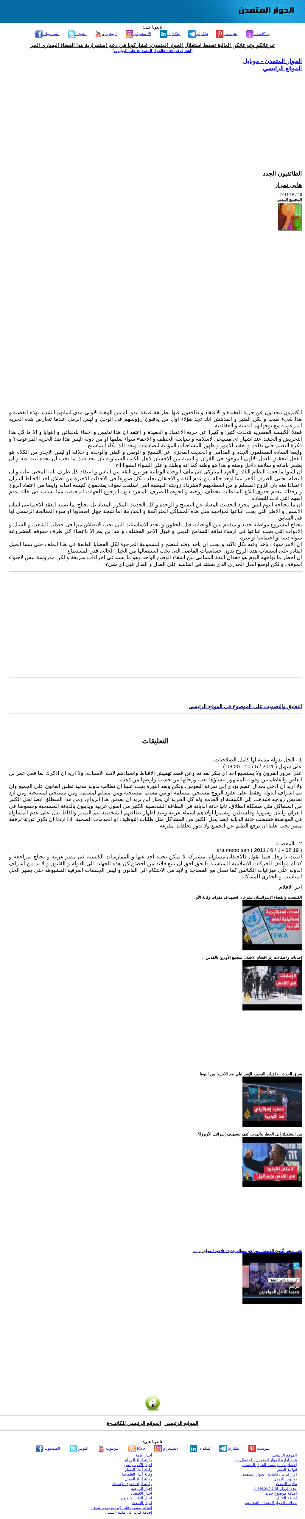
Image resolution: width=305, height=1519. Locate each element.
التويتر (81, 34)
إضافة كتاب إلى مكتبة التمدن (128, 1512)
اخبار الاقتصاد (141, 1493)
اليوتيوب (109, 34)
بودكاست (261, 34)
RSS (140, 1448)
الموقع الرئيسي (282, 68)
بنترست (230, 34)
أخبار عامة (144, 1455)
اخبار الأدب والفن (138, 1464)
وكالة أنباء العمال (138, 1479)
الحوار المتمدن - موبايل (272, 61)
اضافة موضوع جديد (281, 1493)
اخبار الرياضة (141, 1488)
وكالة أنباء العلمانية (137, 1474)
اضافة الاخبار (286, 1498)
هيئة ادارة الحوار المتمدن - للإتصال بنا (266, 1460)
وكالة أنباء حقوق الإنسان (132, 1484)
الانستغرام (142, 34)
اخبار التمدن (142, 1503)
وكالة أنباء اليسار (138, 1469)
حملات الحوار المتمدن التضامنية (271, 1503)
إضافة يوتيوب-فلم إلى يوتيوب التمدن (121, 1507)
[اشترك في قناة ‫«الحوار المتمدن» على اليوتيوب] (152, 51)
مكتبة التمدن (286, 1484)
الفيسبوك (51, 34)
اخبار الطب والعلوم (136, 1498)
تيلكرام (202, 34)
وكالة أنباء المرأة (138, 1460)
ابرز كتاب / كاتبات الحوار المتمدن (269, 1474)
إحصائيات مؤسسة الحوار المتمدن (269, 1464)
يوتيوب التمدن (285, 1479)
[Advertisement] (155, 113)
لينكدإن (173, 34)
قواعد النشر (287, 1469)
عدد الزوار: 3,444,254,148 (275, 1488)
